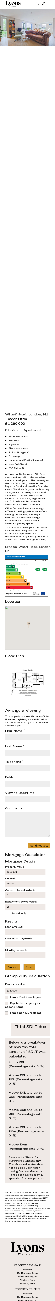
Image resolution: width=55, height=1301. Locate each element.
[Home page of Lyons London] (13, 4)
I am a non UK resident (25, 1013)
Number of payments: (19, 939)
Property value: (14, 867)
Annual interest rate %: (20, 890)
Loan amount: (13, 927)
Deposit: (10, 879)
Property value (15, 984)
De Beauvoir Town (27, 1273)
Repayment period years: (21, 902)
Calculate (12, 967)
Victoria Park (27, 1280)
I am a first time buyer (25, 997)
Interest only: (18, 913)
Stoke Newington (27, 1276)
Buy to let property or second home (22, 1005)
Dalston (27, 1269)
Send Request (39, 845)
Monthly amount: (16, 950)
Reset (29, 967)
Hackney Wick (27, 1283)
